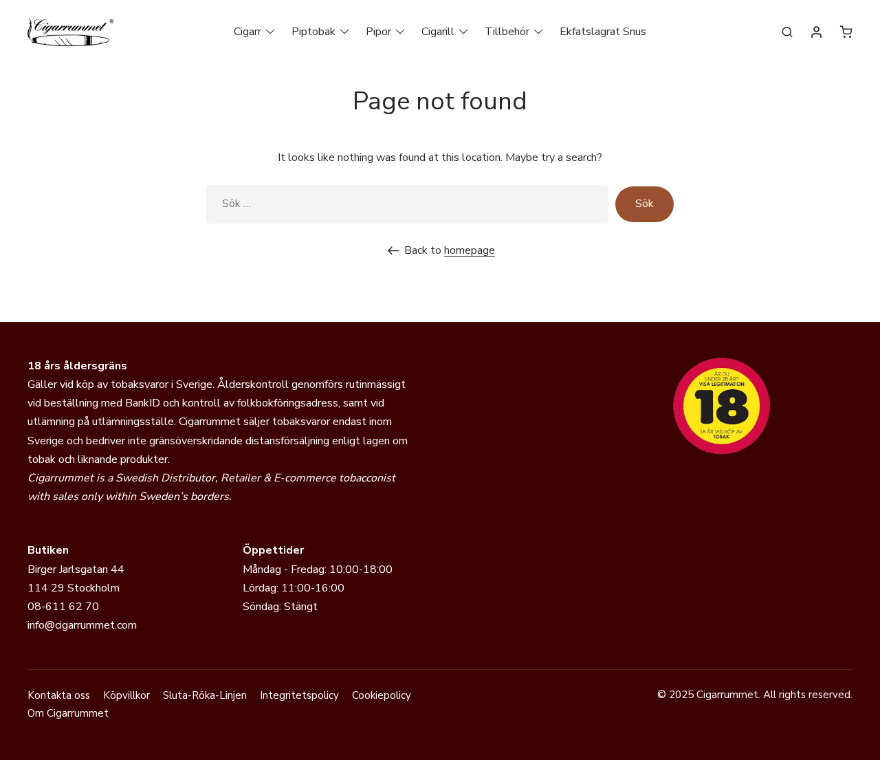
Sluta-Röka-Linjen (205, 695)
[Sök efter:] (407, 204)
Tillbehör (507, 31)
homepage (469, 250)
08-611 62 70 (63, 606)
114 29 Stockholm (74, 588)
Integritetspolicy (299, 695)
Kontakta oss (59, 695)
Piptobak (314, 31)
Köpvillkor (126, 695)
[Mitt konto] (817, 33)
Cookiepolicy (381, 695)
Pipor (378, 31)
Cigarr (247, 31)
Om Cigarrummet (68, 713)
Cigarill (437, 31)
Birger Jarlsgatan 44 (76, 569)
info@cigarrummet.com (82, 625)
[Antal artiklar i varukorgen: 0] (846, 31)
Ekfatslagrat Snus (603, 31)
